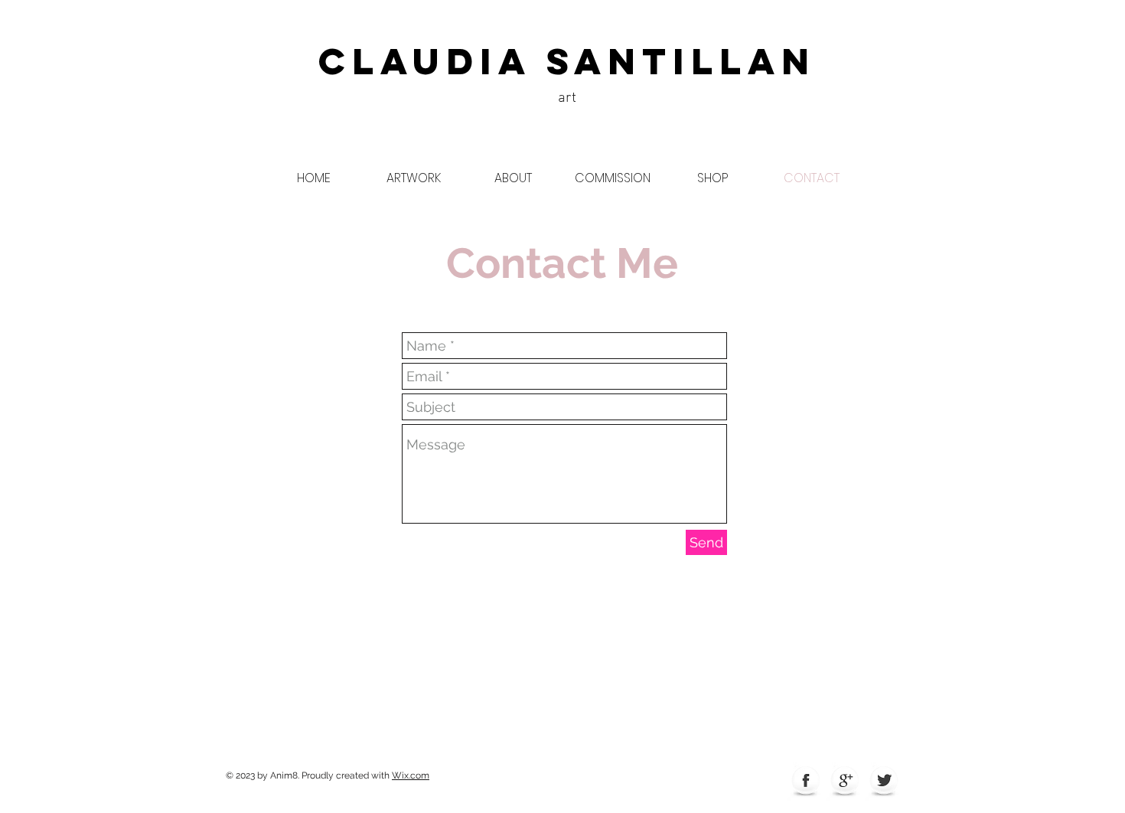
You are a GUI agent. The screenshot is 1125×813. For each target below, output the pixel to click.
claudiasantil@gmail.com (577, 668)
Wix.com (410, 775)
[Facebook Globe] (806, 781)
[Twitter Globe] (884, 781)
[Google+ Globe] (845, 781)
